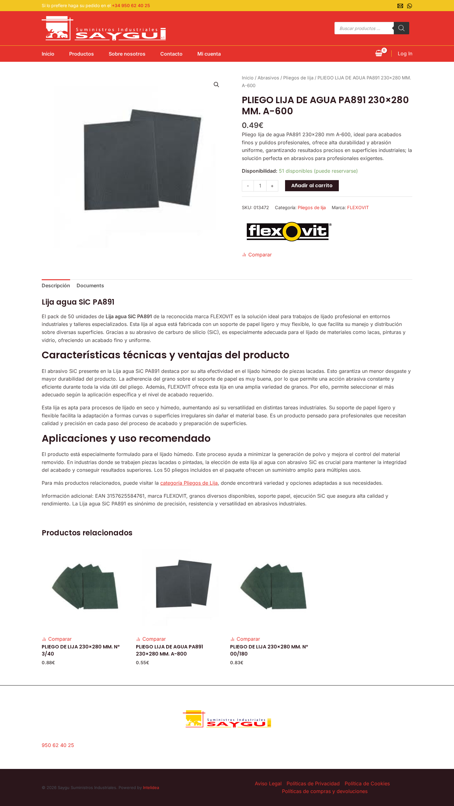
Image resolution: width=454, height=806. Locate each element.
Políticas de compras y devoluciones (325, 791)
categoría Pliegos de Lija (189, 483)
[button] (216, 84)
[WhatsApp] (409, 6)
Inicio (48, 54)
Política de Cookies (367, 783)
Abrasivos (268, 78)
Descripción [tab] (56, 285)
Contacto (171, 54)
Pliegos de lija (298, 78)
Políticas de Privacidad (313, 783)
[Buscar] (401, 28)
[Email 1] (400, 6)
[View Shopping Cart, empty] (378, 54)
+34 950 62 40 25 (131, 5)
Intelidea (151, 787)
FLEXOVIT (358, 207)
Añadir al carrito (312, 185)
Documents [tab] (90, 285)
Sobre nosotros (127, 54)
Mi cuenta (209, 54)
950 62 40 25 (58, 745)
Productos (81, 54)
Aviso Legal (268, 783)
